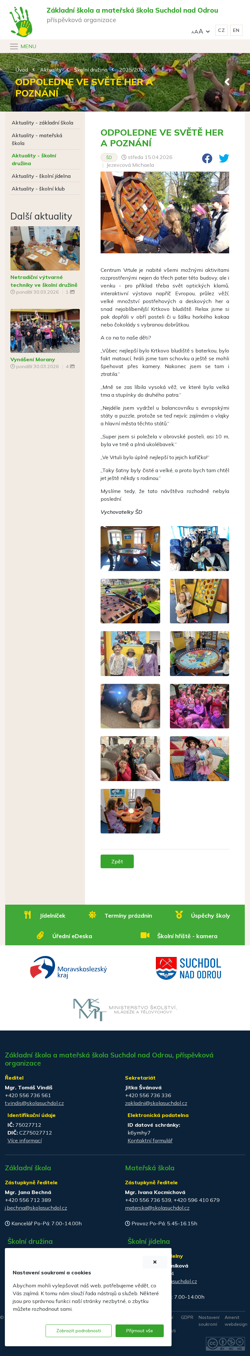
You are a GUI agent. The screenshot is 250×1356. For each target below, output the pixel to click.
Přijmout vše (139, 1331)
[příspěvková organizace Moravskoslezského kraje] (68, 967)
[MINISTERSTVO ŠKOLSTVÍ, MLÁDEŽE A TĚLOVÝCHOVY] (125, 1009)
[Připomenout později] (155, 1262)
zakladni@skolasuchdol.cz (156, 1103)
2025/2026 (133, 69)
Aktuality (51, 69)
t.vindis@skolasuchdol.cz (34, 1103)
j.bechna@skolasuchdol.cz (36, 1207)
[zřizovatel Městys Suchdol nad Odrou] (189, 967)
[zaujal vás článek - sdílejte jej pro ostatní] (204, 160)
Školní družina (90, 69)
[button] (200, 30)
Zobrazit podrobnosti (78, 1331)
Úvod (21, 69)
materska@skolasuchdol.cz (157, 1207)
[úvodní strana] (20, 9)
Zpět (117, 861)
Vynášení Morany (32, 359)
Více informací (24, 1140)
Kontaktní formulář (150, 1140)
